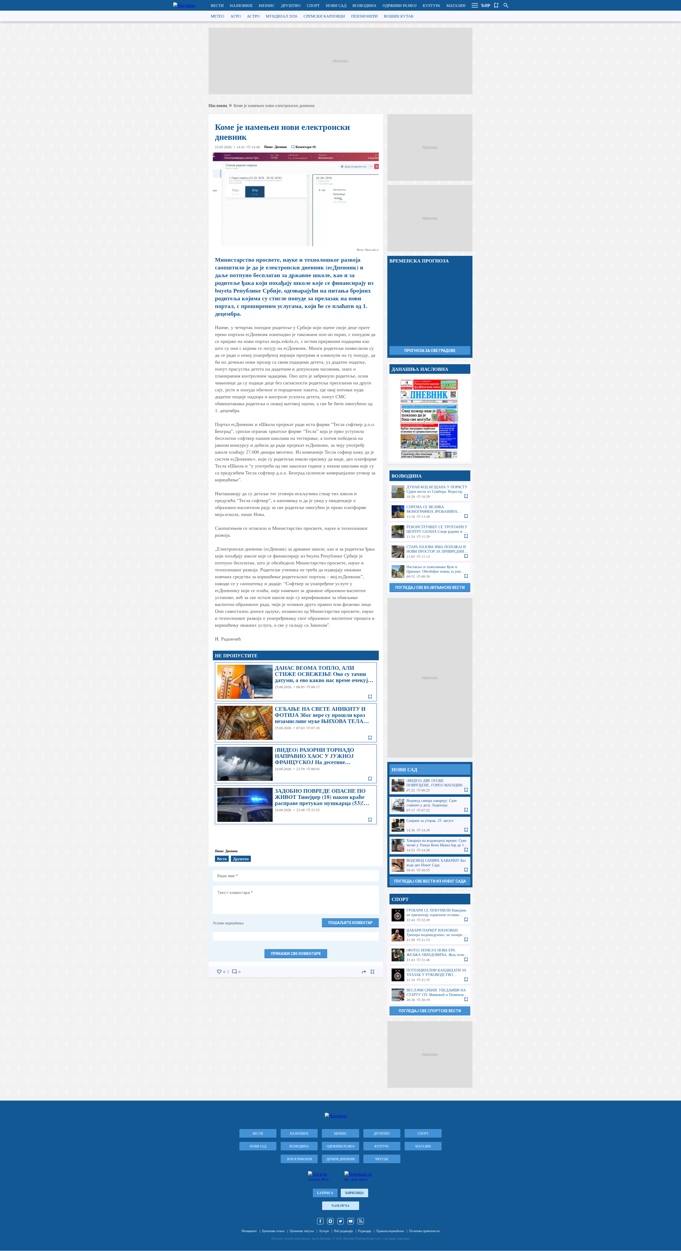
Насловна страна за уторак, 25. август (429, 419)
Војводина (364, 5)
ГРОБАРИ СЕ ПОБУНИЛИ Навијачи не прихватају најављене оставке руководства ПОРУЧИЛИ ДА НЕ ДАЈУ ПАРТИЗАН (429, 915)
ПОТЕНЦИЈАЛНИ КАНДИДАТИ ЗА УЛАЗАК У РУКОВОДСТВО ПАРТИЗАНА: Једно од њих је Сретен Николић (429, 975)
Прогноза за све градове (429, 350)
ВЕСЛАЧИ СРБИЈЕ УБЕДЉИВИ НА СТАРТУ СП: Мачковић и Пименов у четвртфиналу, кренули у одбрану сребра (429, 995)
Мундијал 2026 (281, 16)
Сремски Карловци (324, 16)
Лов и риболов (299, 1159)
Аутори (324, 1231)
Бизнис (267, 5)
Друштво (291, 5)
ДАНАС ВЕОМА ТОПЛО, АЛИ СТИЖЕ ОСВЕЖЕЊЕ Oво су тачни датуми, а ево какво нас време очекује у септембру (295, 682)
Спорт (313, 5)
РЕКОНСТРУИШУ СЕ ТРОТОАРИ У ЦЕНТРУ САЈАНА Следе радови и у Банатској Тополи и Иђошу (429, 531)
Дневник (281, 147)
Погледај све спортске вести (430, 1011)
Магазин (456, 5)
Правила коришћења (390, 1231)
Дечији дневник (340, 1159)
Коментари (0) (306, 147)
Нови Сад (336, 5)
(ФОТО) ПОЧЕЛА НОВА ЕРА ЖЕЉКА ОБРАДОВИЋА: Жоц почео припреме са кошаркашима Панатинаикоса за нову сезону (429, 955)
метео (217, 16)
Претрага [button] (506, 5)
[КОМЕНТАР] (234, 971)
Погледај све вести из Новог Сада (430, 881)
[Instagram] (330, 1221)
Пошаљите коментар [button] (350, 923)
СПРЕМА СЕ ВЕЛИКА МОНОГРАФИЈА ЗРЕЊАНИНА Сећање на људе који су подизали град (429, 511)
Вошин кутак (399, 16)
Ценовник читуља (302, 1231)
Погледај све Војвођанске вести (430, 587)
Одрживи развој (400, 5)
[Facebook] (320, 1221)
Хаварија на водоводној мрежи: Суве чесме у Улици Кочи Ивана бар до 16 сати (429, 845)
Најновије (241, 5)
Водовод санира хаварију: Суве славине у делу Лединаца (429, 805)
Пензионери (364, 16)
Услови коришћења (228, 922)
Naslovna (340, 1205)
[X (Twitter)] (340, 1221)
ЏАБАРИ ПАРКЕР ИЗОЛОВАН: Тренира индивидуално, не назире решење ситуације (429, 935)
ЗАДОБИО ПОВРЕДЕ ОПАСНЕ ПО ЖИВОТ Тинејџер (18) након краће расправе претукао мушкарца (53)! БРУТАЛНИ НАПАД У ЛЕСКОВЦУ (295, 805)
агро (235, 16)
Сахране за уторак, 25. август (429, 825)
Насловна (218, 105)
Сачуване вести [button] (496, 5)
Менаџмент (249, 1231)
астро (253, 16)
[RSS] (361, 1221)
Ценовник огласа (273, 1231)
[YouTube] (350, 1221)
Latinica (325, 1193)
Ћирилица (354, 1193)
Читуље (381, 1159)
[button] (475, 5)
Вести (217, 5)
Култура (431, 5)
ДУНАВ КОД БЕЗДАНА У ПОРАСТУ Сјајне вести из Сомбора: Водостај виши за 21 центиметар (429, 492)
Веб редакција (343, 1231)
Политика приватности (424, 1231)
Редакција (364, 1231)
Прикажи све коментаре (296, 953)
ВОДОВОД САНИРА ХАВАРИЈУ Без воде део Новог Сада (429, 865)
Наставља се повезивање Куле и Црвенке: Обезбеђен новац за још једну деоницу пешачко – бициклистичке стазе (429, 571)
